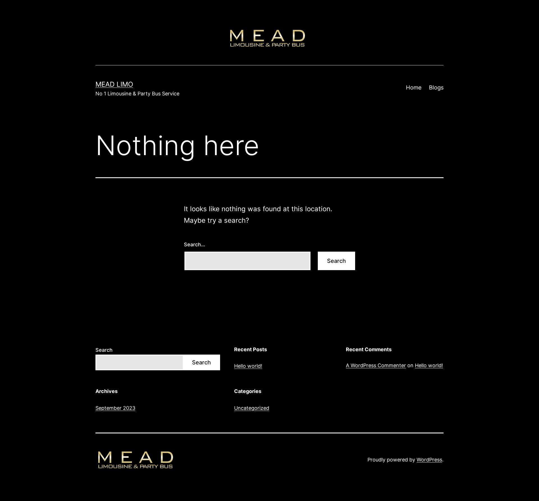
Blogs (436, 87)
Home (414, 87)
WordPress (429, 460)
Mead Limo (114, 84)
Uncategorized (251, 408)
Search (104, 350)
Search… (194, 244)
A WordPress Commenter (376, 365)
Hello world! (248, 366)
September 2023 (115, 408)
